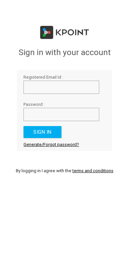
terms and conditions (92, 171)
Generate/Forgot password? (51, 144)
